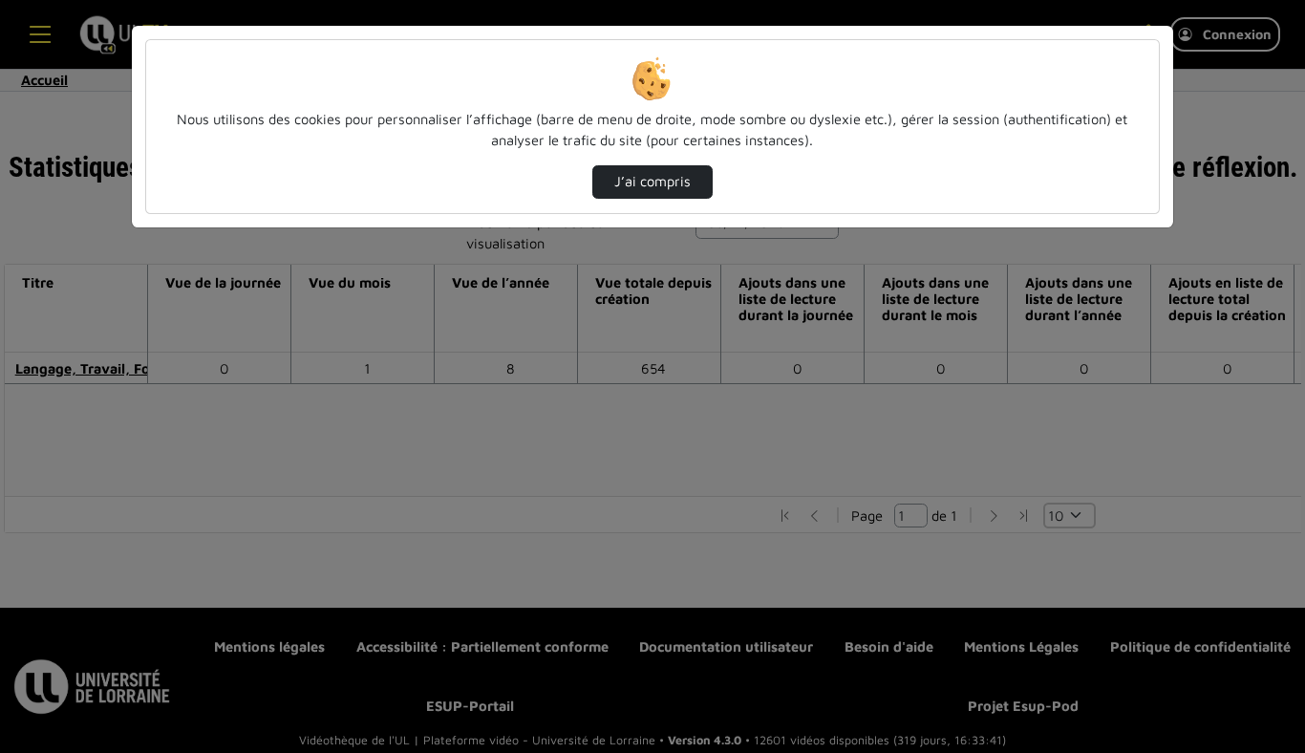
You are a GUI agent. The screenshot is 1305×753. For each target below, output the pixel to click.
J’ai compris (652, 181)
